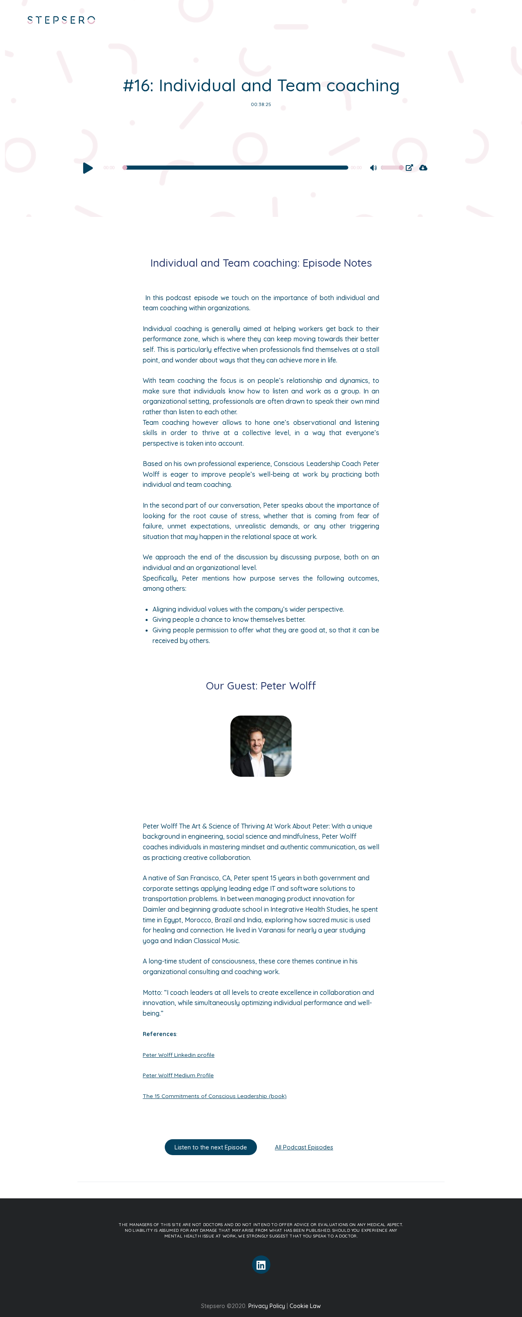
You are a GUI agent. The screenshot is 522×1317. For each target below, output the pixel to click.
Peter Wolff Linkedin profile (179, 1054)
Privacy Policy (266, 1306)
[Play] (88, 167)
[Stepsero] (61, 21)
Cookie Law (305, 1306)
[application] (242, 167)
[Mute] (374, 169)
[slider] (392, 173)
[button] (211, 1147)
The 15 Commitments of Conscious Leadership (205, 1095)
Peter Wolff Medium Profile (178, 1075)
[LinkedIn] (261, 1264)
